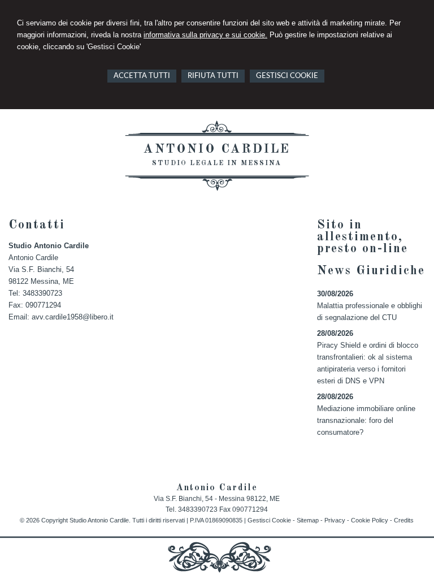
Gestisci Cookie (269, 520)
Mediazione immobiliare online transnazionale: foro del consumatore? (366, 420)
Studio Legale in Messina (216, 163)
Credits (404, 520)
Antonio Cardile (217, 149)
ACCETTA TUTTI (142, 76)
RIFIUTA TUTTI (213, 76)
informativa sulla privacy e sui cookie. (205, 35)
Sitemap (308, 520)
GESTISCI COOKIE (287, 76)
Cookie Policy (369, 520)
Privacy (334, 520)
